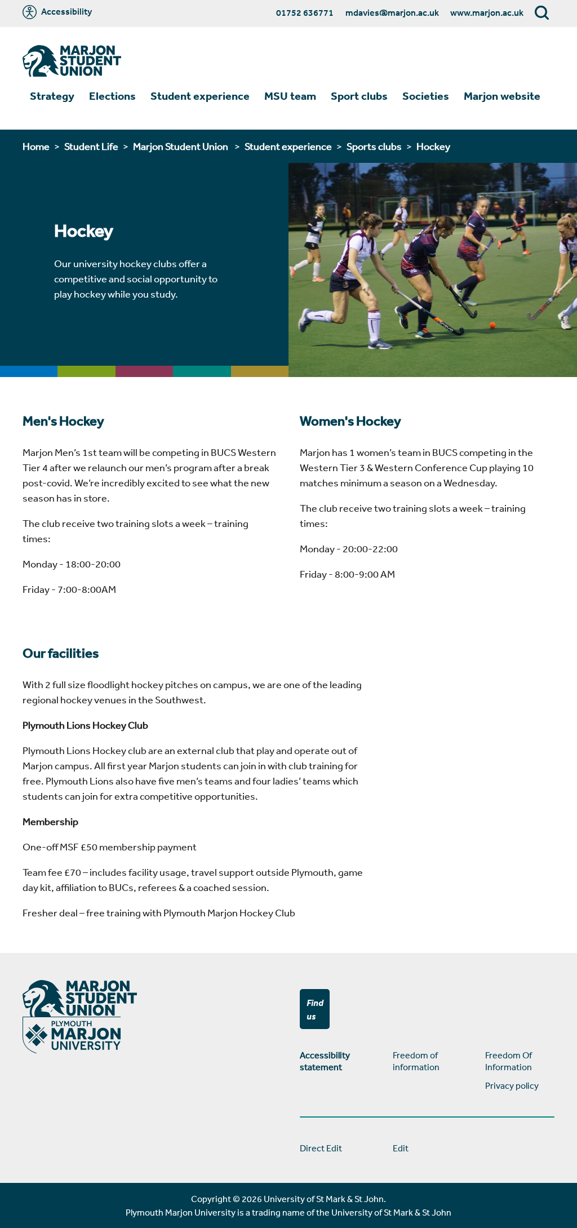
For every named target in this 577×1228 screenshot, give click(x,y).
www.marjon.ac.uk (486, 12)
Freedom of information (416, 1060)
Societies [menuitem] (425, 96)
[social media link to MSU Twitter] (552, 1009)
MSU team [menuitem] (290, 96)
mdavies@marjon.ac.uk (392, 12)
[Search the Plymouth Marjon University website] (542, 13)
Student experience (288, 146)
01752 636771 (305, 12)
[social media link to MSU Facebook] (543, 1009)
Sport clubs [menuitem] (359, 96)
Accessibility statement (325, 1060)
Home (36, 146)
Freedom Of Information (508, 1060)
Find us (315, 1009)
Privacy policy (512, 1085)
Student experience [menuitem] (200, 96)
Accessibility (65, 11)
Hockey (433, 146)
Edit (401, 1148)
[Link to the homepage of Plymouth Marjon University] (72, 62)
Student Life (91, 146)
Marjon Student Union (181, 146)
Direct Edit (321, 1148)
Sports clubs (374, 146)
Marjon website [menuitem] (502, 96)
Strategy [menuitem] (52, 96)
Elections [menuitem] (112, 96)
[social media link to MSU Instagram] (561, 1009)
